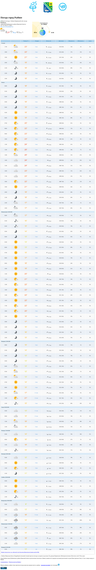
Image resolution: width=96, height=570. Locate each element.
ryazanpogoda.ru (4, 562)
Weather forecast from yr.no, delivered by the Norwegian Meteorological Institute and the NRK (20, 552)
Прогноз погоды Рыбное (15, 562)
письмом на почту (45, 565)
